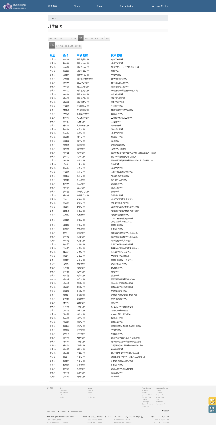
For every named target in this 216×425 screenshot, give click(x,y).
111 (70, 38)
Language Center (159, 6)
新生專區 (52, 6)
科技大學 (59, 46)
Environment (92, 397)
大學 (52, 45)
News (77, 6)
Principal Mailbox (76, 411)
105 (101, 38)
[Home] (15, 6)
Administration (127, 6)
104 (107, 38)
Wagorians (64, 393)
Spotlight (63, 390)
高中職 (78, 46)
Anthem (90, 395)
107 (91, 38)
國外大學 (69, 46)
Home (53, 18)
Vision (90, 393)
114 (55, 38)
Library (158, 399)
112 (65, 38)
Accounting (160, 397)
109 (80, 38)
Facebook (51, 411)
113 (60, 38)
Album (62, 395)
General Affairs (147, 397)
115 (50, 38)
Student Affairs (147, 395)
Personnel (159, 395)
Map (140, 417)
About (99, 6)
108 (86, 38)
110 (75, 38)
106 (96, 38)
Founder (90, 390)
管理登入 (166, 411)
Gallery (62, 397)
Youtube (63, 411)
